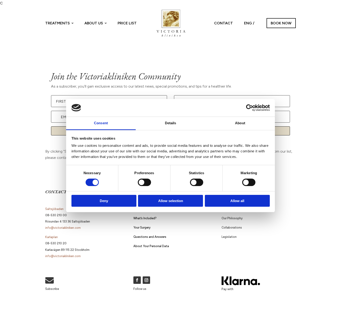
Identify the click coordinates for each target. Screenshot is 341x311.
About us (93, 23)
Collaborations (232, 227)
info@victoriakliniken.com (63, 227)
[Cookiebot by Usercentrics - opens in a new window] (249, 107)
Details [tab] (170, 123)
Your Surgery (142, 227)
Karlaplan (51, 237)
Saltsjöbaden (54, 209)
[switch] (144, 182)
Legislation (229, 237)
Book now (281, 23)
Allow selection (170, 201)
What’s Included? (145, 218)
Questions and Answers (149, 237)
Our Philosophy (232, 218)
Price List (127, 23)
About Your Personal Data (151, 246)
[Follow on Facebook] (137, 280)
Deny (104, 201)
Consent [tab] (101, 123)
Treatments (57, 23)
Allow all (237, 201)
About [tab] (240, 123)
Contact (223, 23)
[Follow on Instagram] (146, 280)
